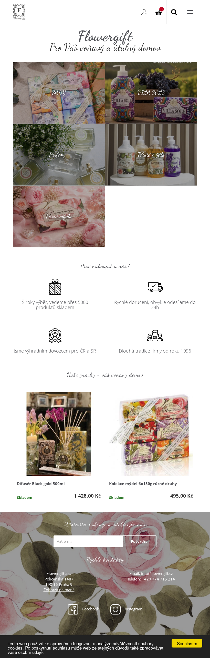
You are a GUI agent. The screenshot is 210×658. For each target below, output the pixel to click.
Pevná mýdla (59, 216)
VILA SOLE (151, 92)
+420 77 (149, 579)
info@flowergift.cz (157, 573)
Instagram (133, 608)
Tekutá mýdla (151, 154)
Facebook (90, 608)
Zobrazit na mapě (59, 589)
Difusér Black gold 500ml (41, 483)
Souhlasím (187, 643)
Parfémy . (59, 154)
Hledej (174, 12)
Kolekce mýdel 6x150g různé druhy (143, 483)
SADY (59, 92)
